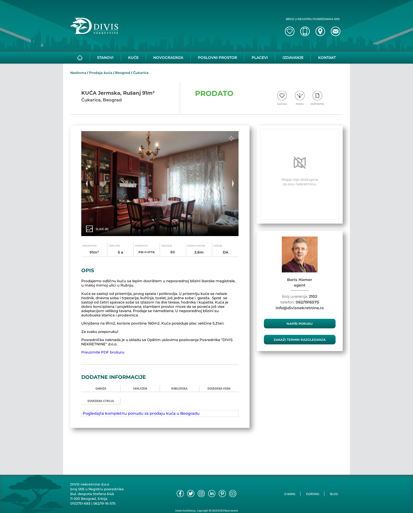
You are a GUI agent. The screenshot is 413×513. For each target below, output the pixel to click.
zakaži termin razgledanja (300, 340)
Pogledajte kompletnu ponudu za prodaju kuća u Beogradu (141, 413)
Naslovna (78, 73)
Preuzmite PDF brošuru (102, 352)
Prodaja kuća (100, 73)
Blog (334, 494)
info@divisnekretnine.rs (300, 308)
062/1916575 (307, 302)
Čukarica (141, 73)
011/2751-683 (80, 503)
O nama (289, 494)
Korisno (312, 494)
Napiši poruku (300, 323)
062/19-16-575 (104, 503)
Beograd (122, 73)
